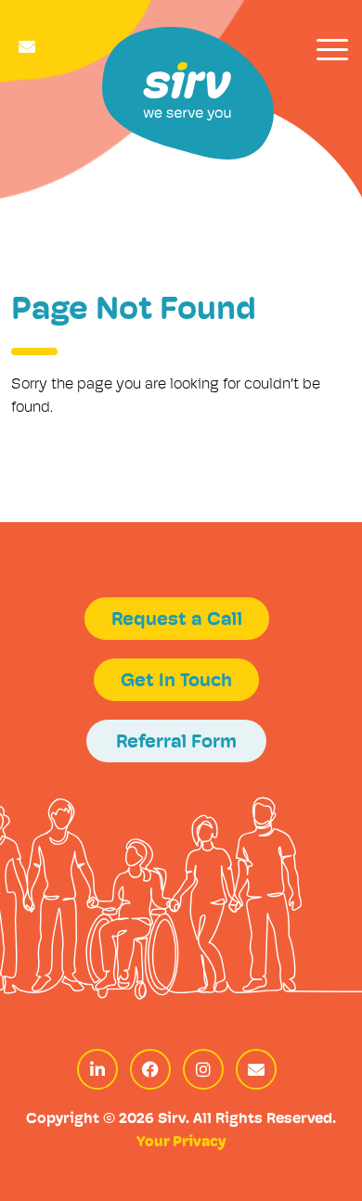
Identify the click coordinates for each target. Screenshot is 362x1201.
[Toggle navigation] (332, 50)
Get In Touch (176, 681)
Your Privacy (181, 1142)
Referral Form (176, 743)
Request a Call (176, 620)
